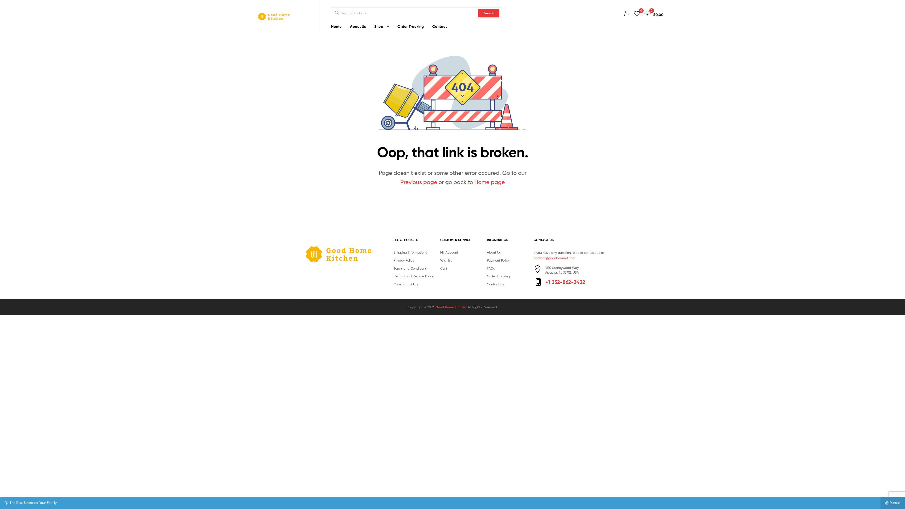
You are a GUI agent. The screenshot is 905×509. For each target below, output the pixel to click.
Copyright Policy (406, 284)
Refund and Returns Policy (414, 276)
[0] (637, 13)
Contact (439, 26)
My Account (449, 252)
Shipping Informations (410, 252)
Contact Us (495, 284)
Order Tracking (410, 26)
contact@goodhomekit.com (554, 258)
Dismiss (894, 503)
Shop (378, 26)
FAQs (491, 268)
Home (336, 26)
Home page (489, 182)
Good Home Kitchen (451, 307)
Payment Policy (498, 260)
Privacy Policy (404, 260)
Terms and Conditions (410, 268)
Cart (443, 268)
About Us (358, 26)
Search (488, 13)
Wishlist (446, 260)
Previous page (418, 182)
